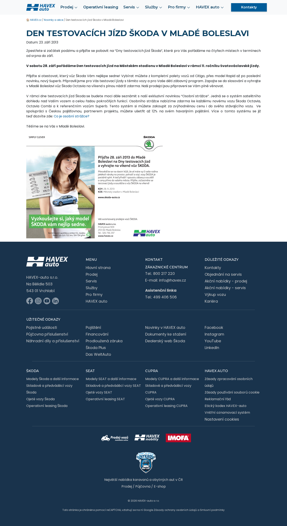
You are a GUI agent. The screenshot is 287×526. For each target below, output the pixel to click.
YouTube (213, 341)
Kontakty (249, 7)
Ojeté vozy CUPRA (160, 399)
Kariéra (211, 301)
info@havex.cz (172, 280)
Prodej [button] (66, 7)
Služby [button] (151, 7)
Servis (91, 281)
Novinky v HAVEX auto (165, 327)
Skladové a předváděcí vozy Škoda (49, 389)
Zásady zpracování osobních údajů (229, 382)
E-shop (160, 486)
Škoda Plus (96, 347)
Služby (91, 287)
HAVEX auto (96, 301)
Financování (97, 334)
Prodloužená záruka (104, 341)
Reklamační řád (218, 399)
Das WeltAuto (98, 354)
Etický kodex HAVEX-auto (225, 405)
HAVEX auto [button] (207, 7)
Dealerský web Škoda (165, 341)
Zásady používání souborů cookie (232, 392)
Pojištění (93, 327)
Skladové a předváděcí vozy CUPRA (168, 389)
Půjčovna (142, 486)
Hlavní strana (98, 267)
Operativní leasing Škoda (46, 405)
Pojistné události (41, 327)
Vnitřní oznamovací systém (227, 412)
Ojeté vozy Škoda (40, 399)
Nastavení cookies (222, 419)
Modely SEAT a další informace (111, 378)
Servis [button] (129, 7)
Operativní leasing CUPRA (166, 405)
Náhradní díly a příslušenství (52, 341)
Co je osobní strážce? (71, 116)
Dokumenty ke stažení (165, 334)
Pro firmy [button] (177, 7)
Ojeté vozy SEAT (99, 392)
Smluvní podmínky (212, 510)
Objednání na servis (223, 274)
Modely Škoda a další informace (52, 378)
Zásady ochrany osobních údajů (175, 510)
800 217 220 (164, 273)
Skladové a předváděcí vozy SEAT (113, 385)
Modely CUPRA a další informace (172, 378)
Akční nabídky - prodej (226, 281)
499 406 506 (165, 297)
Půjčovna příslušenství (47, 334)
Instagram (214, 334)
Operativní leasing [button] (100, 7)
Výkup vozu (215, 294)
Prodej (91, 274)
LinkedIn (212, 347)
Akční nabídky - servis (225, 287)
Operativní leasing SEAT (105, 399)
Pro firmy (94, 294)
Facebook (214, 327)
